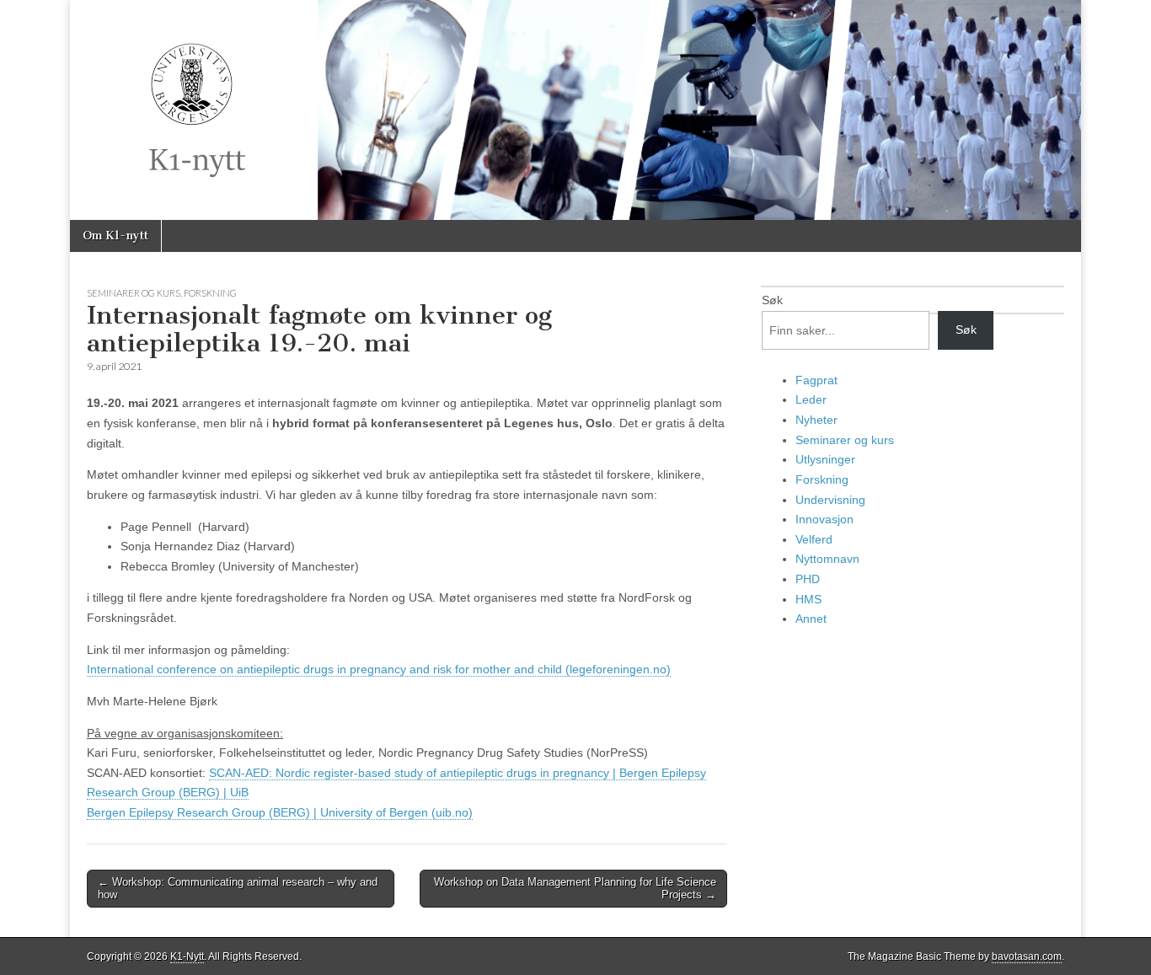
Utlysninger (825, 459)
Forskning (210, 292)
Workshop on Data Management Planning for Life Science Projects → (575, 889)
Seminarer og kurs (133, 292)
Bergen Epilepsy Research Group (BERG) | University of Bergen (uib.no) (280, 812)
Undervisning (830, 499)
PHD (807, 579)
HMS (808, 599)
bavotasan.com (1027, 956)
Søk (772, 300)
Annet (811, 618)
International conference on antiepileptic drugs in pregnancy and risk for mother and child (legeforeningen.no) (379, 669)
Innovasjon (824, 519)
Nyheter (816, 419)
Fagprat (816, 380)
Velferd (813, 539)
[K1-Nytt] (575, 110)
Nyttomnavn (827, 558)
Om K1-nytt (115, 235)
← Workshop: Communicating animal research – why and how (237, 889)
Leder (811, 399)
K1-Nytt (187, 956)
